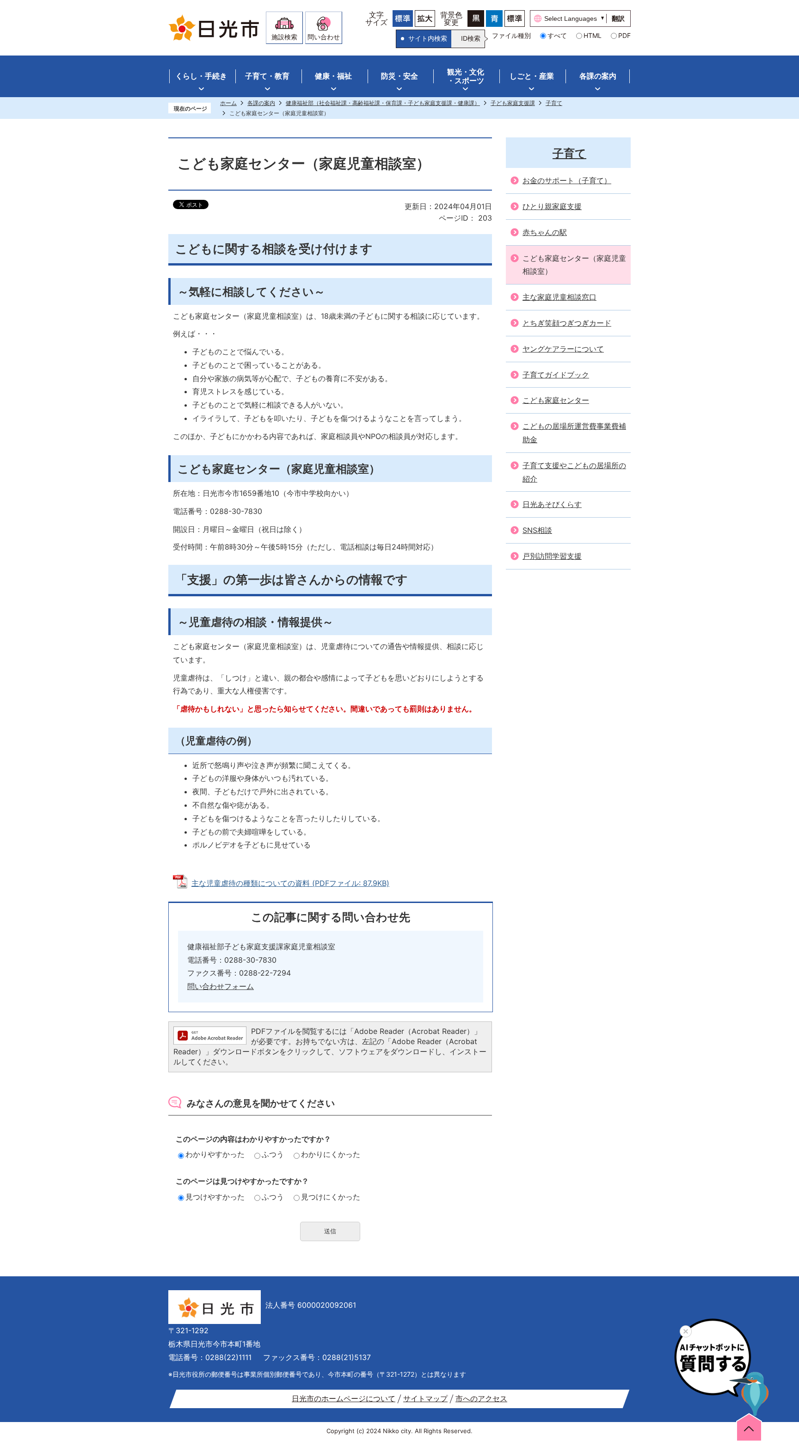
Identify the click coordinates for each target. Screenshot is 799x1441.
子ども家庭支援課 (513, 102)
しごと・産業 (532, 75)
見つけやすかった (215, 1196)
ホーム (228, 102)
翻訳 (618, 18)
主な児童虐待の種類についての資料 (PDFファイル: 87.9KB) (290, 883)
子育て (554, 102)
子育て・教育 (267, 75)
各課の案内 (597, 75)
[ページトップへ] (749, 1427)
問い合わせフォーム (220, 986)
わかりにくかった (330, 1154)
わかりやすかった (215, 1154)
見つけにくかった (330, 1196)
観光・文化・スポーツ (465, 76)
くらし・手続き (201, 75)
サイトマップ (425, 1398)
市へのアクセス (481, 1398)
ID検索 (470, 38)
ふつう (273, 1154)
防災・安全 (399, 75)
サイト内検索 (427, 38)
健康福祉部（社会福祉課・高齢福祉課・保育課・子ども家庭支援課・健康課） (383, 102)
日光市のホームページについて (343, 1398)
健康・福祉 (333, 75)
